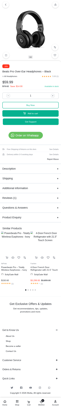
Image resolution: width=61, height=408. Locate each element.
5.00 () (55, 76)
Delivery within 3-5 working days (20, 154)
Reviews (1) (9, 197)
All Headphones (10, 76)
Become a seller (13, 346)
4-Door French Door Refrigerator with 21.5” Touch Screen (44, 270)
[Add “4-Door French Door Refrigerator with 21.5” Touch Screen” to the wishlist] (48, 257)
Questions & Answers (15, 207)
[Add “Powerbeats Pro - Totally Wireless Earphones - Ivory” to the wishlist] (18, 257)
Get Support (30, 122)
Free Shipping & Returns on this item (21, 149)
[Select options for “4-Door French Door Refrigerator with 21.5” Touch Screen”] (36, 257)
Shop (8, 341)
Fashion (33, 263)
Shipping (7, 178)
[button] (55, 47)
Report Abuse (53, 159)
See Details (54, 149)
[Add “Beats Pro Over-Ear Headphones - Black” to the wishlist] (55, 55)
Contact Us (11, 351)
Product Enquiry (11, 217)
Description (9, 168)
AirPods (4, 263)
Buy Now (30, 105)
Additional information (15, 188)
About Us (10, 336)
